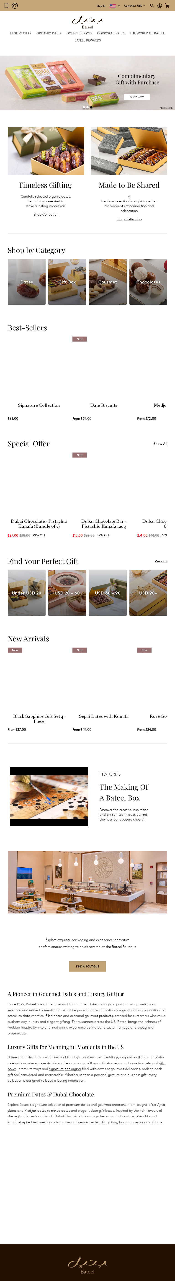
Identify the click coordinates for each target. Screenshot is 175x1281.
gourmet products (99, 1015)
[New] (103, 398)
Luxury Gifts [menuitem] (20, 33)
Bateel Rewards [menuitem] (88, 40)
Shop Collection (46, 214)
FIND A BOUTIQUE (87, 966)
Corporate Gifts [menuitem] (110, 33)
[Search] (152, 5)
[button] (133, 5)
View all (161, 560)
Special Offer (29, 443)
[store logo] (87, 23)
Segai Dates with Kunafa (104, 717)
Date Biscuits (103, 406)
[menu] (87, 37)
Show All (160, 443)
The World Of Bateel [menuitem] (147, 33)
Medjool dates (35, 1110)
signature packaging (65, 1068)
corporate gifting (133, 1057)
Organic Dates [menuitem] (48, 33)
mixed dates (60, 1110)
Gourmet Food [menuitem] (79, 33)
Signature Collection (39, 406)
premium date (19, 1015)
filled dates (54, 1015)
